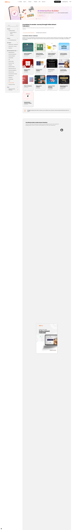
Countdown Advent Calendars (28, 32)
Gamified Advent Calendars (41, 32)
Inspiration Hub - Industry (13, 46)
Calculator (10, 64)
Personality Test (11, 75)
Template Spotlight (12, 30)
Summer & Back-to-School (13, 33)
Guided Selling (11, 57)
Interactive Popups (12, 66)
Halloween (11, 35)
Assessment (10, 77)
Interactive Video (11, 63)
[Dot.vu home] (7, 1)
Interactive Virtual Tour (12, 68)
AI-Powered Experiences (12, 40)
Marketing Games (11, 52)
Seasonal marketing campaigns (12, 89)
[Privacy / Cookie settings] (1, 529)
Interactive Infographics (12, 70)
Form (9, 80)
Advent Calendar (11, 82)
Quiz (9, 59)
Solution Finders (11, 61)
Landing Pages (11, 79)
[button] (38, 13)
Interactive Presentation (12, 54)
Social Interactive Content (13, 73)
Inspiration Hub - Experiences (13, 44)
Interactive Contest (12, 84)
